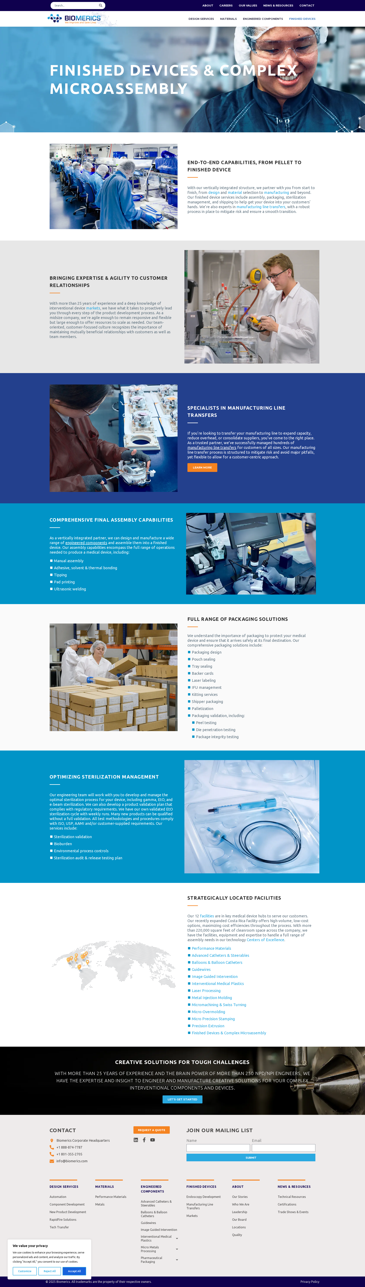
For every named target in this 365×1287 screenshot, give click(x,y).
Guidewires (148, 1223)
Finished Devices (302, 19)
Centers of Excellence (265, 940)
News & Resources (278, 5)
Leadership (239, 1212)
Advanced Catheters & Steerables (156, 1203)
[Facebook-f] (144, 1140)
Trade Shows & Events (293, 1212)
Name (191, 1140)
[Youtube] (152, 1140)
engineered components (86, 542)
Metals (100, 1204)
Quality (237, 1235)
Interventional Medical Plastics (156, 1238)
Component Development (67, 1204)
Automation (58, 1196)
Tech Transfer (59, 1227)
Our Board (239, 1219)
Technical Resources (292, 1196)
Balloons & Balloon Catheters (154, 1214)
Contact (306, 5)
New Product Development (68, 1212)
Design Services (201, 19)
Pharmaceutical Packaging (151, 1259)
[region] (49, 1259)
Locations (239, 1227)
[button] (100, 5)
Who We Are (240, 1204)
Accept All (74, 1271)
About (207, 5)
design (214, 192)
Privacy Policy (310, 1281)
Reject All (50, 1271)
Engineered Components (263, 19)
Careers (226, 5)
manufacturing (276, 192)
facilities (207, 916)
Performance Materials (110, 1196)
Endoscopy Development (203, 1196)
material (235, 192)
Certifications (287, 1204)
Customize (24, 1271)
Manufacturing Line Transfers (199, 1206)
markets (93, 308)
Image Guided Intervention (159, 1229)
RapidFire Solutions (63, 1219)
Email (256, 1140)
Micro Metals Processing (150, 1249)
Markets (192, 1215)
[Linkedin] (135, 1140)
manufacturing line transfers (260, 207)
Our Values (248, 5)
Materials (228, 19)
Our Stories (240, 1196)
